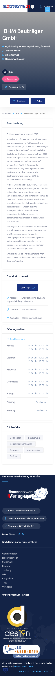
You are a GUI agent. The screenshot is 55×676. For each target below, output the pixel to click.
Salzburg (6, 570)
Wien (4, 574)
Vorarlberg (7, 587)
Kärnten (6, 566)
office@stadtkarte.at (25, 510)
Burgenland (7, 578)
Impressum (36, 671)
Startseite (6, 113)
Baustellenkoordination (21, 444)
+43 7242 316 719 (26, 526)
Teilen (39, 101)
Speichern (21, 101)
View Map (25, 288)
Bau (17, 113)
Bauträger (15, 450)
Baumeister (15, 438)
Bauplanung (34, 438)
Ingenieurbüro (33, 450)
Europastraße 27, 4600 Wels (30, 518)
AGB (46, 671)
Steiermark (7, 562)
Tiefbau (13, 456)
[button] (5, 670)
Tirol (4, 583)
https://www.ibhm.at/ (14, 59)
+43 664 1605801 (13, 50)
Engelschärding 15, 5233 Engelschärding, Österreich (27, 46)
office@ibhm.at (12, 55)
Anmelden (48, 6)
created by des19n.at (23, 666)
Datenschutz (23, 671)
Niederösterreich (10, 558)
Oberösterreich (9, 553)
